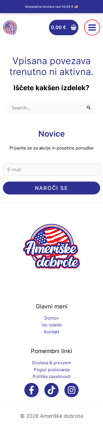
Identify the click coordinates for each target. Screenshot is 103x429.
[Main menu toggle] (92, 27)
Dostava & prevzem (51, 362)
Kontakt (51, 331)
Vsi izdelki (51, 325)
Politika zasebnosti (52, 376)
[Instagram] (71, 390)
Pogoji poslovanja (52, 369)
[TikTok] (51, 390)
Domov (51, 318)
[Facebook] (31, 390)
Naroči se (51, 188)
